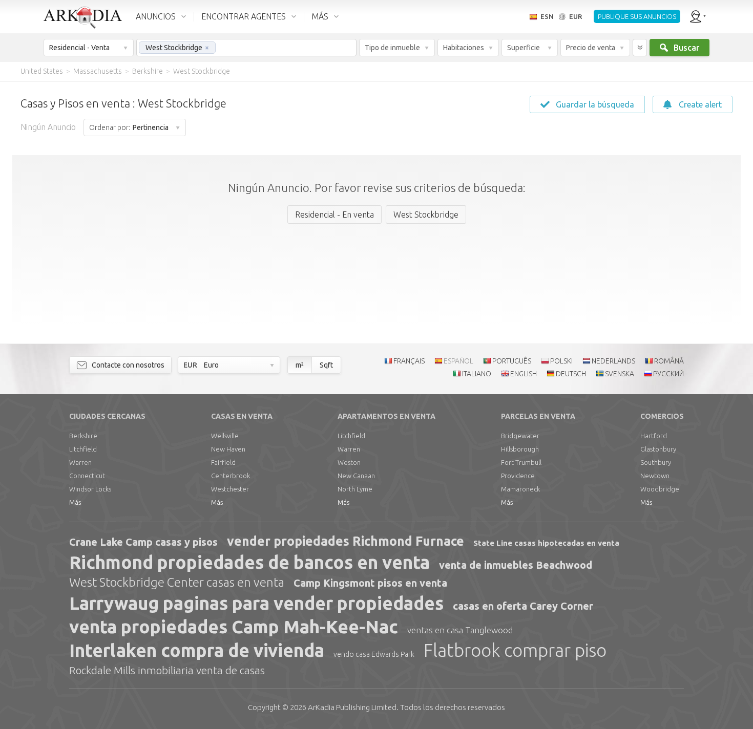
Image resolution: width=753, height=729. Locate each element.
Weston (349, 462)
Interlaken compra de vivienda (196, 650)
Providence (518, 475)
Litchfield (83, 449)
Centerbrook (230, 475)
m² (300, 365)
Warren (80, 462)
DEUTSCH (571, 374)
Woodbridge (659, 488)
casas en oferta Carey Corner (523, 606)
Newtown (655, 475)
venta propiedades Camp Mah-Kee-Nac (233, 626)
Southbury (655, 462)
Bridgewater (520, 435)
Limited (352, 707)
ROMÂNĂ (669, 361)
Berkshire (83, 435)
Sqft (326, 365)
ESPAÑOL (458, 361)
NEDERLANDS (613, 361)
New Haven (228, 449)
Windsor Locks (90, 488)
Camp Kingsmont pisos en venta (370, 583)
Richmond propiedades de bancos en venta (249, 562)
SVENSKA (619, 374)
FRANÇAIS (409, 361)
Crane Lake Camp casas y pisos (143, 542)
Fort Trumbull (521, 462)
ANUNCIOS (156, 16)
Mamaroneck (520, 488)
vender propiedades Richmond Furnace (345, 541)
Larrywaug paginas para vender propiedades (256, 603)
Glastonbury (658, 449)
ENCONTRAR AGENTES (243, 16)
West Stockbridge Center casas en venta (176, 582)
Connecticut (87, 475)
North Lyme (355, 488)
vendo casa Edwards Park (373, 654)
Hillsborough (520, 449)
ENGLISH (523, 374)
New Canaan (356, 475)
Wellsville (225, 435)
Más (75, 502)
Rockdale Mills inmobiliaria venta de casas (167, 670)
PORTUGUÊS (511, 361)
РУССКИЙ (668, 374)
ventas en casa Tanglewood (460, 630)
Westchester (230, 488)
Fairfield (223, 462)
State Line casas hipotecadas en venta (546, 543)
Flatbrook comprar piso (515, 650)
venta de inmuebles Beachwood (515, 565)
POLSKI (561, 361)
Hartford (653, 435)
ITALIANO (476, 374)
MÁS (319, 16)
